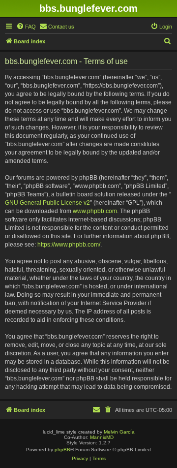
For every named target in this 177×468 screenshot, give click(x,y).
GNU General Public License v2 (47, 202)
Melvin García (119, 432)
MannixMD (102, 437)
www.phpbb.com (95, 211)
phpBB (62, 449)
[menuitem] (26, 26)
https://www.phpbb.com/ (68, 244)
